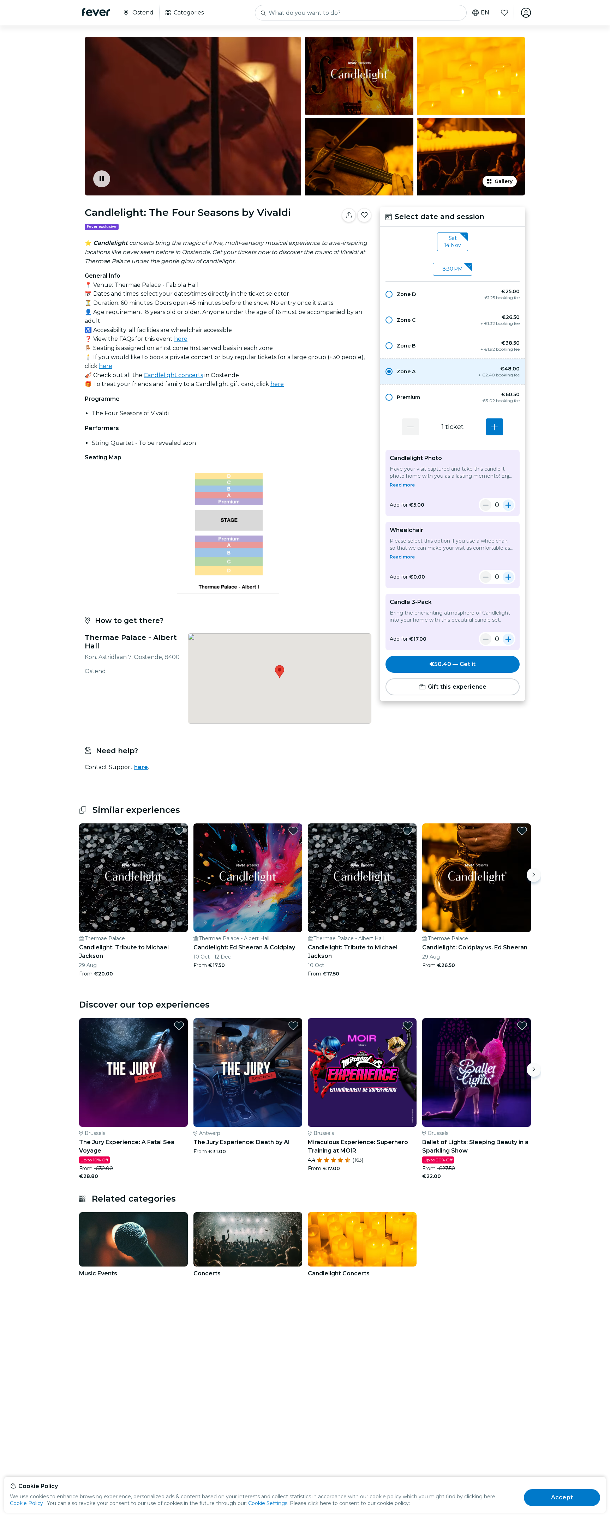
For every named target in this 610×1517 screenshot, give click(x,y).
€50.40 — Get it (453, 664)
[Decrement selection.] (410, 426)
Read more (402, 485)
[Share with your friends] (349, 215)
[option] (452, 294)
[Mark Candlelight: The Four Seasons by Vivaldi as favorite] (364, 215)
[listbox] (452, 242)
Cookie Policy (26, 1503)
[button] (452, 294)
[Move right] (534, 875)
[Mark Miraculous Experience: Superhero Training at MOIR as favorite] (407, 1025)
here (180, 339)
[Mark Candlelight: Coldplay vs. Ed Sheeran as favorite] (522, 830)
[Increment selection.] (494, 426)
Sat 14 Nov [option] (452, 241)
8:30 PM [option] (452, 269)
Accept (562, 1497)
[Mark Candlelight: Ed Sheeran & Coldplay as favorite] (293, 830)
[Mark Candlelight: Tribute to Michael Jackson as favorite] (179, 830)
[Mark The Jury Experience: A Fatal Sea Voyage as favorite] (179, 1025)
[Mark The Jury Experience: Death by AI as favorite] (293, 1025)
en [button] (485, 13)
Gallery (504, 181)
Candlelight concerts (173, 375)
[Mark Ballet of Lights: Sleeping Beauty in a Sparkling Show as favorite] (522, 1025)
